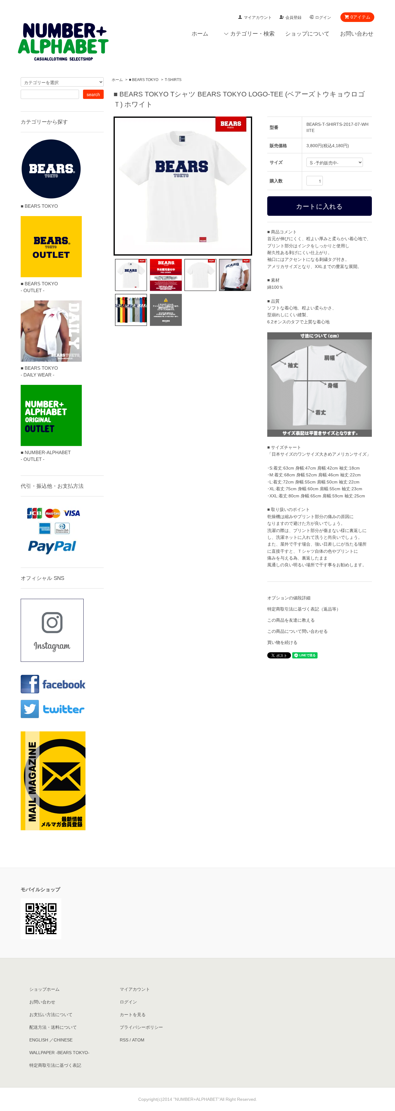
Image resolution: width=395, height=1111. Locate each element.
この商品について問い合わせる (297, 631)
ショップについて (307, 34)
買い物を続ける (282, 642)
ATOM (138, 1039)
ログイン (323, 17)
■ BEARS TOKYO (143, 80)
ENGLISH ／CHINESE (51, 1039)
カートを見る (133, 1014)
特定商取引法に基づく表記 (55, 1065)
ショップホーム (44, 989)
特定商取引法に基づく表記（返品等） (304, 609)
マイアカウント (258, 17)
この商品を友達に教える (291, 620)
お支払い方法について (51, 1014)
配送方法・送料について (53, 1027)
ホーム (200, 34)
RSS (124, 1039)
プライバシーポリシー (141, 1027)
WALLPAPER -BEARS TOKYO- (59, 1052)
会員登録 (293, 17)
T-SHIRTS (173, 80)
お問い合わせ (356, 34)
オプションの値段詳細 (288, 597)
